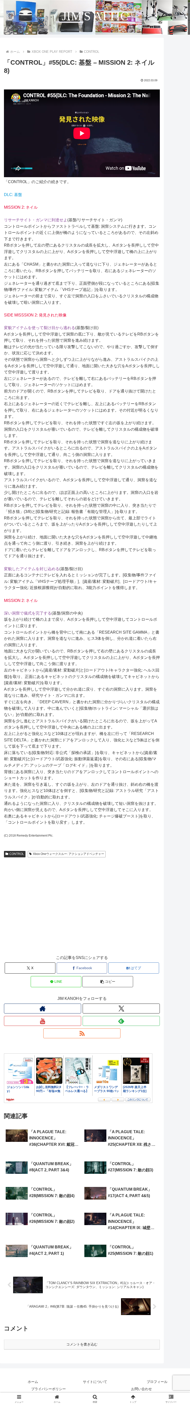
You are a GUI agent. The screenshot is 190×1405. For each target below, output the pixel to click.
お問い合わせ (141, 1389)
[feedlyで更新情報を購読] (121, 1021)
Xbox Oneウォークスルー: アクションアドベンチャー (68, 854)
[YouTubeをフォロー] (42, 1021)
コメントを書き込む (81, 1344)
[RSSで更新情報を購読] (81, 1033)
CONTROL (16, 854)
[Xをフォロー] (121, 1008)
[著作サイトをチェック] (42, 1008)
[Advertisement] (82, 911)
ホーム (33, 1382)
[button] (107, 981)
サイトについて (95, 1382)
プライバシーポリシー (48, 1389)
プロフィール (157, 1382)
